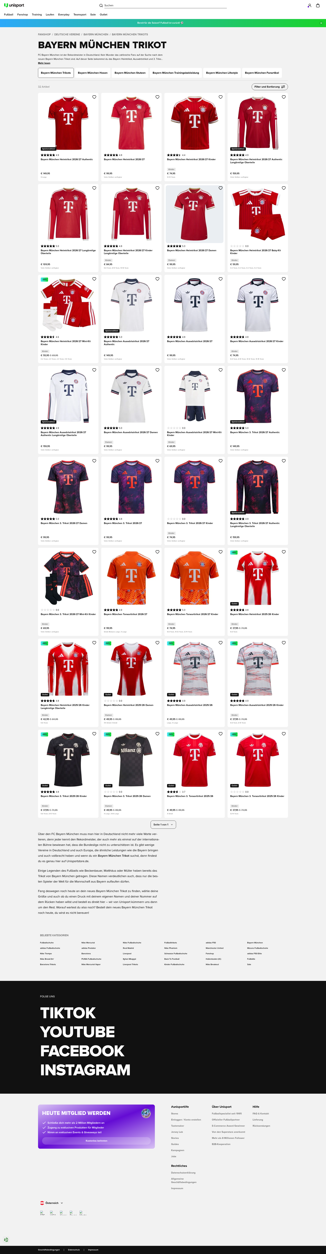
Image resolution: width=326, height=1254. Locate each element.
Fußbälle (251, 959)
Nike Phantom (170, 948)
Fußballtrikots (170, 943)
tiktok (67, 1013)
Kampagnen (177, 1150)
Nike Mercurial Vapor (91, 965)
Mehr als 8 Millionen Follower (228, 1138)
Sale (249, 965)
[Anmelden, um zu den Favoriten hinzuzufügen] (94, 97)
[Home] (14, 5)
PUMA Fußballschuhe (91, 959)
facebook (82, 1051)
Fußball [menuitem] (8, 14)
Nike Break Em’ (47, 959)
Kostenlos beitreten (96, 1141)
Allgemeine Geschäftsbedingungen (183, 1181)
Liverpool (127, 954)
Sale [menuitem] (93, 14)
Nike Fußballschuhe (132, 943)
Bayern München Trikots (130, 34)
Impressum (177, 1188)
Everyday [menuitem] (63, 14)
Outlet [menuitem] (103, 14)
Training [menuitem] (37, 14)
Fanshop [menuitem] (22, 14)
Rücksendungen (261, 1126)
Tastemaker (177, 1126)
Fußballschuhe (47, 943)
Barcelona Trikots (48, 965)
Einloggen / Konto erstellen (186, 1120)
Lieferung (258, 1120)
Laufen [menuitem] (50, 14)
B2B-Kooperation (221, 1144)
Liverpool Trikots (130, 965)
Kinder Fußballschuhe (174, 965)
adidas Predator (89, 948)
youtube (77, 1032)
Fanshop (44, 34)
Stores (174, 1114)
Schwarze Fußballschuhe (175, 954)
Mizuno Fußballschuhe (257, 948)
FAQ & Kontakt (261, 1114)
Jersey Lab (177, 1132)
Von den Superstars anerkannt (228, 1132)
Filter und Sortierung (267, 86)
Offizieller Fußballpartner (226, 1120)
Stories (175, 1138)
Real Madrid (128, 948)
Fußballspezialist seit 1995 (227, 1114)
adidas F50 (211, 943)
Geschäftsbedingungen (49, 1250)
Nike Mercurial (88, 943)
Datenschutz (74, 1250)
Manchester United (214, 948)
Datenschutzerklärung (183, 1173)
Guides (175, 1144)
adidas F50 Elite (254, 954)
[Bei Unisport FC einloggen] (310, 5)
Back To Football (171, 959)
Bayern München (96, 34)
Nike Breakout (212, 965)
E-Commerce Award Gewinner (228, 1126)
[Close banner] (321, 23)
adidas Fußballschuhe (50, 948)
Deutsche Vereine (67, 34)
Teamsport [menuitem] (80, 14)
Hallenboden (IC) (213, 959)
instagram (85, 1070)
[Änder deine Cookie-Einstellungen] (6, 1239)
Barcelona (86, 954)
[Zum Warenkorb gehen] (318, 5)
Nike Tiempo (46, 954)
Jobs (173, 1156)
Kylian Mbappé (129, 959)
